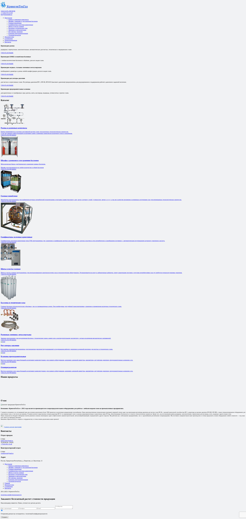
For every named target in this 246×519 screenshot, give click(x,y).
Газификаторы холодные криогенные (20, 25)
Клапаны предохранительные (18, 33)
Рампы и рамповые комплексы (18, 19)
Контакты (8, 42)
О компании (9, 38)
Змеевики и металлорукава (17, 30)
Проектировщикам (11, 40)
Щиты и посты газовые (16, 26)
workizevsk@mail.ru (7, 453)
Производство (9, 37)
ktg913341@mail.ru (7, 440)
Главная (7, 483)
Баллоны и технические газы (17, 28)
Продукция (8, 18)
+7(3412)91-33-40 (6, 444)
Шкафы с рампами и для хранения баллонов (23, 21)
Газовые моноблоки (15, 23)
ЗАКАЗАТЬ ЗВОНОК (8, 11)
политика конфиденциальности (11, 495)
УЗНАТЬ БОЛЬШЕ (7, 53)
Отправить (5, 517)
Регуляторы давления (15, 32)
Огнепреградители (14, 35)
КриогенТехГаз (17, 6)
